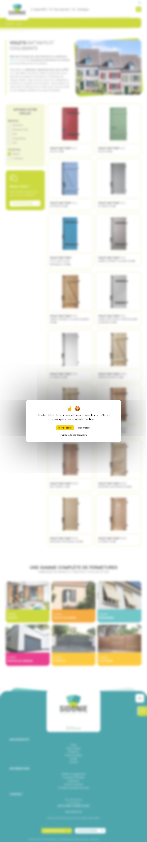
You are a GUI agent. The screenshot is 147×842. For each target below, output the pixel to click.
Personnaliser (83, 427)
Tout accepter (65, 427)
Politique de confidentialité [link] (73, 434)
